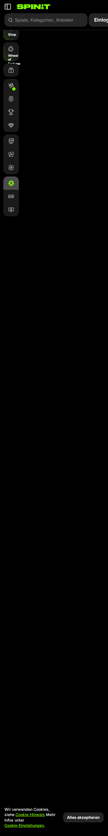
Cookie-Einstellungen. (24, 825)
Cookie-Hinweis (30, 814)
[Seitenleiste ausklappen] (7, 6)
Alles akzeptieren (83, 817)
